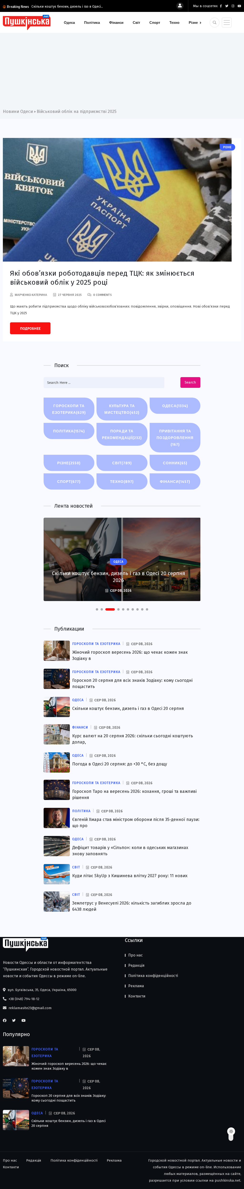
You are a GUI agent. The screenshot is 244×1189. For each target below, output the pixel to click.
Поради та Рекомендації (122, 434)
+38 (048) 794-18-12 (23, 999)
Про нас (135, 955)
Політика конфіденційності (153, 975)
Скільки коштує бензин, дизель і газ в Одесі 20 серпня (128, 708)
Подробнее (30, 328)
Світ (136, 22)
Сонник (175, 463)
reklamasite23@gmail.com (30, 1008)
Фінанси (116, 22)
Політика (92, 22)
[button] (97, 609)
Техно (174, 22)
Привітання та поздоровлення (175, 437)
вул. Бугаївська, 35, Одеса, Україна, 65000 (41, 990)
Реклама (136, 986)
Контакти (136, 996)
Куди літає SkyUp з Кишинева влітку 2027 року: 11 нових (130, 875)
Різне (193, 22)
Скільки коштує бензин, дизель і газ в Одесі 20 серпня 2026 (118, 576)
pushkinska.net (227, 1180)
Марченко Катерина (31, 295)
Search (190, 382)
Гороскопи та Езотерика (69, 409)
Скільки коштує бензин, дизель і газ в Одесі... (67, 7)
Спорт (154, 22)
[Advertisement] (122, 72)
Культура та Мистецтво (121, 409)
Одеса (69, 22)
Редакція (136, 965)
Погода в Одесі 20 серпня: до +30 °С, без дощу (119, 764)
